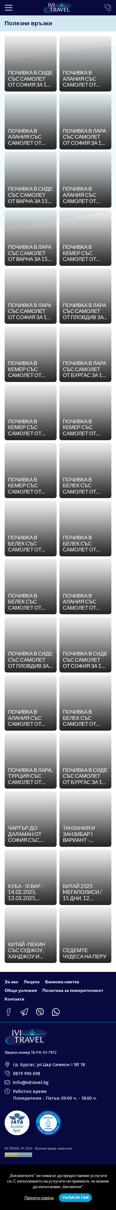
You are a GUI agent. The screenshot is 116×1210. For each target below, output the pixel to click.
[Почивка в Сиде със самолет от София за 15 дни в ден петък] (31, 63)
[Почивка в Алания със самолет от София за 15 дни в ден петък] (85, 180)
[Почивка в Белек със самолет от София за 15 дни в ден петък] (85, 470)
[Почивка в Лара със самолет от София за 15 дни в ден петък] (31, 296)
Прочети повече (39, 1197)
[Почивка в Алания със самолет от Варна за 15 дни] (85, 586)
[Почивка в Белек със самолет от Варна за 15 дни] (31, 586)
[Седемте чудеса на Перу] (85, 935)
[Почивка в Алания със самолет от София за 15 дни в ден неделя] (31, 121)
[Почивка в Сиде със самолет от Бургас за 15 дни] (85, 761)
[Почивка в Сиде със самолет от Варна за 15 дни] (31, 180)
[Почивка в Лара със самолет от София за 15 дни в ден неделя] (85, 121)
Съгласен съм (75, 1198)
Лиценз (32, 981)
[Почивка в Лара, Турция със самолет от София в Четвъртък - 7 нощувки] (31, 761)
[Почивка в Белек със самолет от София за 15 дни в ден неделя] (31, 528)
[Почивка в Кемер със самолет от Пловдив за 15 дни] (31, 470)
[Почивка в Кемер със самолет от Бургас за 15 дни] (85, 412)
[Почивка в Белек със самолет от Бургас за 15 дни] (85, 528)
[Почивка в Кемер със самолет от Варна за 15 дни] (85, 238)
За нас (11, 981)
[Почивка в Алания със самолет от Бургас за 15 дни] (85, 63)
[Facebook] (8, 1012)
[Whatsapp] (56, 1012)
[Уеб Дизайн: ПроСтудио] (18, 1153)
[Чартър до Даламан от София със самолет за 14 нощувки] (31, 819)
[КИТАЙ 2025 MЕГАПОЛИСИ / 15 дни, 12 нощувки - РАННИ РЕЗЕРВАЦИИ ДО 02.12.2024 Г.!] (85, 877)
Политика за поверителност (72, 990)
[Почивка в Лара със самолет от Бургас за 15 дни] (85, 354)
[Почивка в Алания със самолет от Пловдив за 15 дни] (31, 703)
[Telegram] (24, 1012)
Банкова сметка (62, 981)
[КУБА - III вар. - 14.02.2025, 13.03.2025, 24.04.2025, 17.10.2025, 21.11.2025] (31, 877)
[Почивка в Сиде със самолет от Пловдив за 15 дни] (31, 644)
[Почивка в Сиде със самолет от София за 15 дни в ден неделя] (85, 644)
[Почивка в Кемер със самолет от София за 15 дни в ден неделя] (31, 412)
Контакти (14, 998)
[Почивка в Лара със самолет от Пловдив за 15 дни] (85, 296)
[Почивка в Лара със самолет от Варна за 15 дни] (31, 238)
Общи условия (21, 990)
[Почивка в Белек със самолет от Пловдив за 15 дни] (85, 703)
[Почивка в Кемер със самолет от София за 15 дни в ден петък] (31, 354)
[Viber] (40, 1012)
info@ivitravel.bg (31, 1082)
